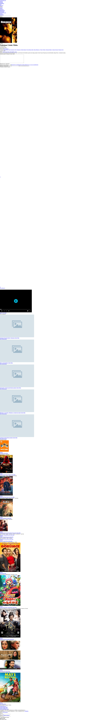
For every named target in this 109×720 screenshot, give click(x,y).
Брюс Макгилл (37, 49)
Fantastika (2, 14)
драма (4, 51)
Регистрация (5, 712)
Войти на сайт (2, 718)
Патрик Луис (61, 49)
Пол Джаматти (18, 49)
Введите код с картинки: (5, 63)
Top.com (3, 0)
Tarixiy (1, 13)
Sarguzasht (2, 11)
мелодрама (7, 51)
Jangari (1, 7)
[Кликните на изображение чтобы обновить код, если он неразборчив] (24, 64)
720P (3, 313)
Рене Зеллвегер (11, 49)
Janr (0, 4)
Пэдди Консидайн (29, 49)
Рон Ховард (6, 48)
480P (1, 313)
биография (12, 51)
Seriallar (1, 2)
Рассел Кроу (5, 49)
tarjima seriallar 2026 (3, 708)
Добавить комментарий (4, 65)
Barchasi (1, 5)
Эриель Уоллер (55, 49)
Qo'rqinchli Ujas (3, 12)
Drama (1, 8)
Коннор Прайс (49, 49)
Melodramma (2, 10)
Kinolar (1, 1)
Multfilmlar (2, 3)
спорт (16, 51)
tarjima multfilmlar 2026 (4, 709)
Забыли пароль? (6, 715)
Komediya (2, 9)
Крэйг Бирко (23, 49)
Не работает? (2, 288)
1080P (5, 313)
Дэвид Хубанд (43, 49)
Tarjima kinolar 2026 (3, 707)
